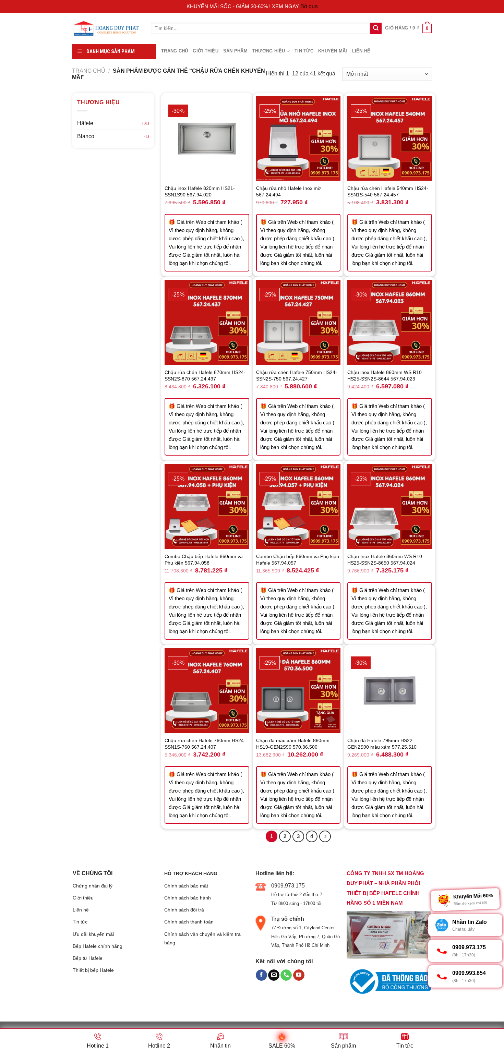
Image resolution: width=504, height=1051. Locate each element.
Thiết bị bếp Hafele (93, 970)
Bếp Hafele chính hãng (97, 946)
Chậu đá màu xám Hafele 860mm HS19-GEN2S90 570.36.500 (292, 744)
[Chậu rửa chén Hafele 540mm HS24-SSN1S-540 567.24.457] (389, 138)
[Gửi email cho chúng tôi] (273, 975)
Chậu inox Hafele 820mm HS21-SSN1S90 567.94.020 (200, 191)
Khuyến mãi (332, 50)
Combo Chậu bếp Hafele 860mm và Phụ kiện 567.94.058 (204, 560)
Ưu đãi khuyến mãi (93, 934)
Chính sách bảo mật (186, 886)
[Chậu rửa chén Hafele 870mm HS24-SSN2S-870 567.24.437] (207, 322)
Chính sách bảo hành (187, 898)
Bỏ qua (309, 6)
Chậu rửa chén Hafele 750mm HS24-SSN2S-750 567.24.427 (296, 376)
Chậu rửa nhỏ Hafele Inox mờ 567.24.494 (288, 191)
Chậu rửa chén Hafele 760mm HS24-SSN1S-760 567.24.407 (205, 744)
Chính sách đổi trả (184, 910)
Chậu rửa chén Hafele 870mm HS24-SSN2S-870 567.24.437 (205, 376)
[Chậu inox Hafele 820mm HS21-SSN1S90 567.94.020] (207, 138)
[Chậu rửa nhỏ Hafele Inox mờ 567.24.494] (298, 138)
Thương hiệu (268, 50)
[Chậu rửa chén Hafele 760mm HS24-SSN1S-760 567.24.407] (207, 690)
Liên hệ (361, 50)
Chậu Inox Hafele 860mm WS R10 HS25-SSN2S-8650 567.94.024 (384, 560)
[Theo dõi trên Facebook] (261, 975)
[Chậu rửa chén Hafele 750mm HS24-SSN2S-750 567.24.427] (298, 322)
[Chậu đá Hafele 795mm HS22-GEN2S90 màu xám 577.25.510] (389, 690)
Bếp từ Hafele (88, 958)
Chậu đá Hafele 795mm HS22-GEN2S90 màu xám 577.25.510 (382, 744)
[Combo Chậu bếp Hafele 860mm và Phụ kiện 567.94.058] (207, 506)
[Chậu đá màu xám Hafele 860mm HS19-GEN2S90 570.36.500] (298, 690)
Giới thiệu (205, 50)
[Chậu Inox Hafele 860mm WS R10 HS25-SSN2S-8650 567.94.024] (389, 506)
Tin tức (304, 50)
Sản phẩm (235, 50)
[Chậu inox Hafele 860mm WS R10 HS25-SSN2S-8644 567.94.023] (389, 322)
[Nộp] (376, 28)
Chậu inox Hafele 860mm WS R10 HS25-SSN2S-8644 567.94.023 (384, 376)
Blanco (85, 136)
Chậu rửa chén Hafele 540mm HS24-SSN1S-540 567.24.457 (387, 191)
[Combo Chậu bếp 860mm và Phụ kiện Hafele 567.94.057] (298, 506)
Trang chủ (174, 50)
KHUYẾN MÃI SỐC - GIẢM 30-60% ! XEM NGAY (243, 6)
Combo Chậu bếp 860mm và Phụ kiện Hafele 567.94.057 (297, 560)
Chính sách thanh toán (189, 922)
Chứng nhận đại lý (92, 886)
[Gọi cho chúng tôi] (286, 975)
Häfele (85, 123)
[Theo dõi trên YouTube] (298, 975)
